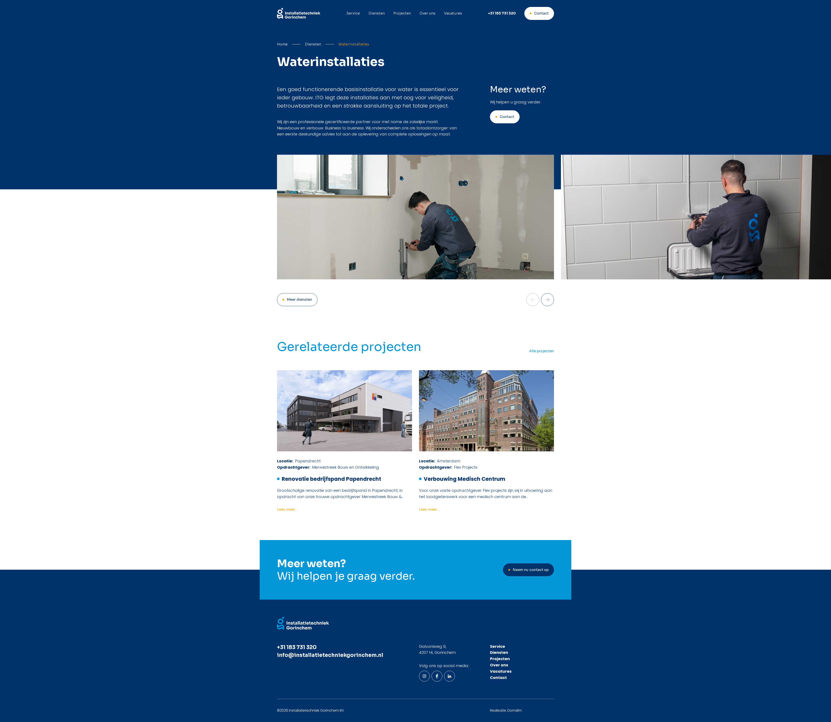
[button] (547, 299)
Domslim (514, 710)
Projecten (402, 13)
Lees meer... (287, 509)
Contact (541, 13)
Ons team (431, 25)
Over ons (427, 13)
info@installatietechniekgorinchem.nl (330, 655)
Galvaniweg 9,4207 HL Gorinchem (437, 649)
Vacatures (453, 13)
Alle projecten (541, 351)
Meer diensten (299, 299)
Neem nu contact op (531, 570)
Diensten (377, 13)
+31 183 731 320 (502, 13)
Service (353, 13)
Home (282, 44)
